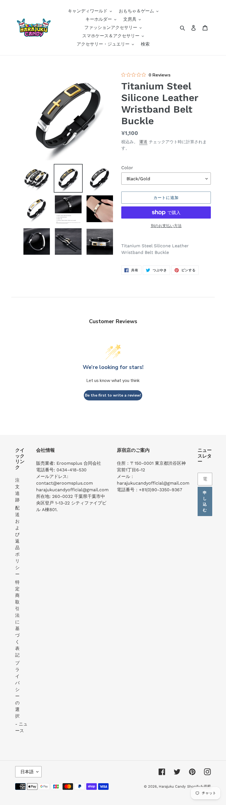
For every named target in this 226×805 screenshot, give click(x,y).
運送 (143, 141)
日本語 (27, 771)
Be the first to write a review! (113, 395)
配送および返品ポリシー (17, 541)
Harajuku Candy (172, 786)
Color (127, 167)
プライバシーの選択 (17, 689)
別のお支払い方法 (166, 226)
